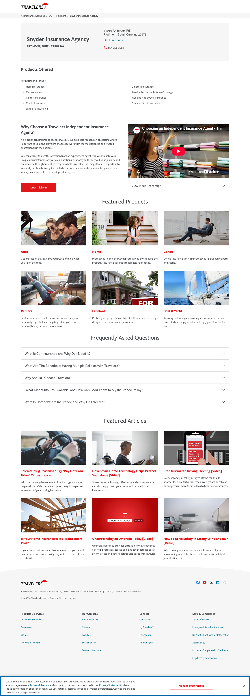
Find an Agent (146, 642)
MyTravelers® (146, 627)
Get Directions (113, 40)
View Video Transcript (146, 186)
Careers (86, 627)
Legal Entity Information (204, 658)
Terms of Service (201, 619)
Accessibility (198, 642)
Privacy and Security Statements (208, 627)
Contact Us (145, 619)
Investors (87, 635)
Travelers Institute (91, 650)
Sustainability (89, 642)
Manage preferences (191, 685)
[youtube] (206, 582)
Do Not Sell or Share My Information (210, 635)
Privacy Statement (110, 685)
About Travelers (90, 619)
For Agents (145, 635)
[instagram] (226, 582)
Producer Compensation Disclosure (210, 650)
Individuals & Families (32, 619)
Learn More (38, 187)
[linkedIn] (219, 582)
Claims (24, 635)
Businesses (26, 627)
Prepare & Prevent (30, 642)
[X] (212, 582)
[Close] (244, 686)
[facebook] (199, 582)
